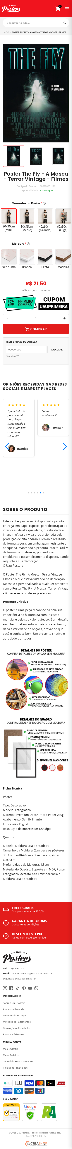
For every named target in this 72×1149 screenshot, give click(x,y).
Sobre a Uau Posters (14, 1003)
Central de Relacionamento (18, 1061)
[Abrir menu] (67, 8)
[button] (28, 492)
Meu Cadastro (10, 1048)
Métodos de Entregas (14, 1015)
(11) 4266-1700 (16, 968)
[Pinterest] (24, 988)
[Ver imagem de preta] (36, 156)
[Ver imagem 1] (13, 156)
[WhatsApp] (36, 988)
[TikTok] (18, 988)
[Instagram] (5, 988)
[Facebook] (11, 988)
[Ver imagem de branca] (58, 156)
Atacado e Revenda (13, 1009)
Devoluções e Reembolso (16, 1028)
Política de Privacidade (15, 1067)
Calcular (57, 349)
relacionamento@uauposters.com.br (32, 973)
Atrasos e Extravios (13, 1034)
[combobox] (36, 22)
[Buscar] (64, 23)
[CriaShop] (36, 1144)
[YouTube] (30, 988)
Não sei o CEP (12, 356)
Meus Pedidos (10, 1055)
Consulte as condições (25, 924)
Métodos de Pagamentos (17, 1021)
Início (6, 32)
